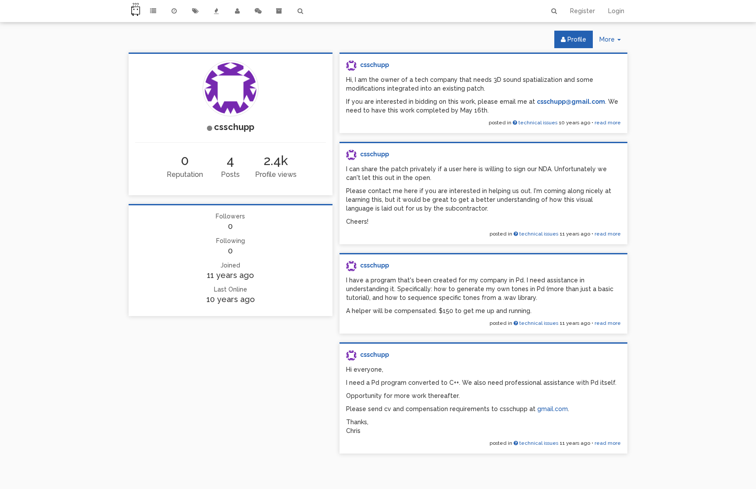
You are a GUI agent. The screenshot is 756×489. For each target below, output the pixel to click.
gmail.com (552, 408)
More (613, 41)
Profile (576, 39)
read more (608, 123)
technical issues (537, 123)
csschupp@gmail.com (571, 101)
